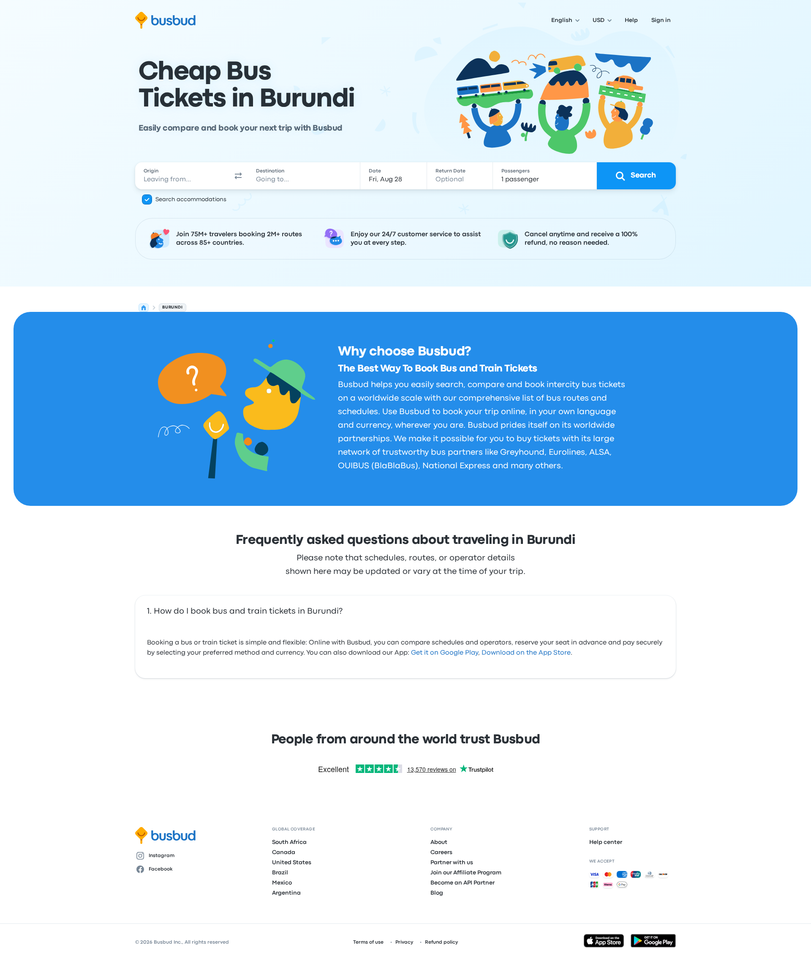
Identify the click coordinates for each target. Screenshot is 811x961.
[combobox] (182, 176)
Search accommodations (190, 199)
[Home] (144, 307)
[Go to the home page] (165, 20)
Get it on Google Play (444, 653)
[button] (238, 175)
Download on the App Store (526, 653)
